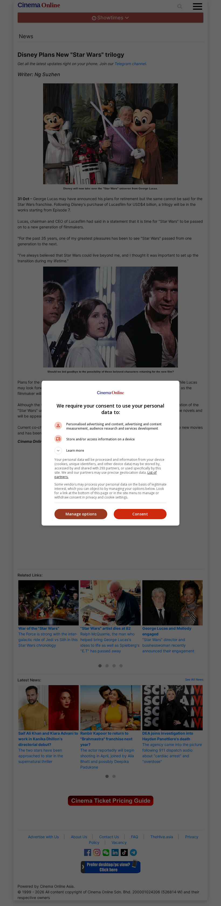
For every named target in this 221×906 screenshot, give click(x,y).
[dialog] (110, 453)
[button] (110, 450)
